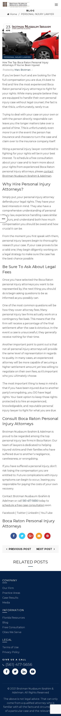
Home (13, 14)
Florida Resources (13, 617)
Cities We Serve (11, 632)
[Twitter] (22, 536)
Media (6, 602)
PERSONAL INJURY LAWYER (37, 14)
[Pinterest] (47, 536)
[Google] (30, 536)
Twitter (21, 512)
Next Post (44, 549)
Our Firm (8, 588)
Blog (5, 622)
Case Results (10, 597)
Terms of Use (10, 647)
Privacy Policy (11, 652)
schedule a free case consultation (23, 505)
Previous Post (20, 549)
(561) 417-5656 (18, 664)
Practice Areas (11, 592)
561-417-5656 (30, 500)
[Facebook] (13, 536)
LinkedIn (33, 512)
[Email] (39, 536)
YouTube (47, 512)
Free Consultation (13, 627)
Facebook (8, 512)
